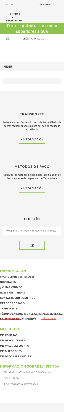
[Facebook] (2, 391)
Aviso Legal (34, 314)
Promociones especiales (17, 276)
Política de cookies (11, 318)
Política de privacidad (52, 314)
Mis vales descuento (14, 345)
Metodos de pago (12, 303)
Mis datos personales (15, 356)
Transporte (8, 308)
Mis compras (8, 335)
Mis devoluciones (12, 340)
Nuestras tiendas (12, 292)
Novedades (8, 282)
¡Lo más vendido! (11, 287)
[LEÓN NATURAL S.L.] (32, 45)
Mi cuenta (10, 329)
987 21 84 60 (11, 378)
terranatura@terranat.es (24, 384)
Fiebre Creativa (48, 318)
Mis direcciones (11, 351)
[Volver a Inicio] (6, 80)
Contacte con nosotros (17, 298)
